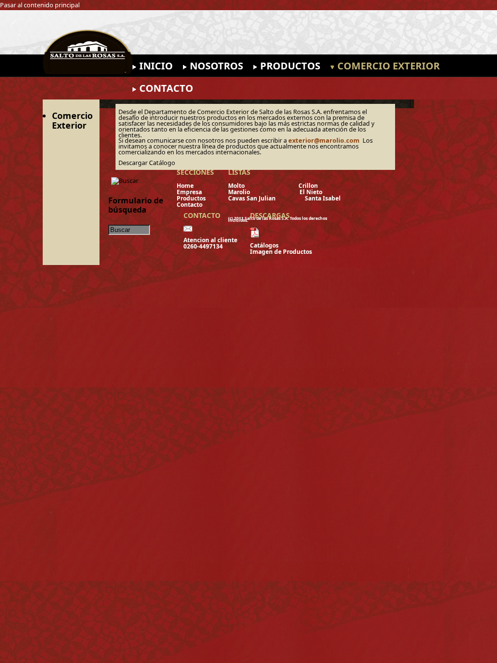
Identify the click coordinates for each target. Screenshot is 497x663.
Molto (238, 186)
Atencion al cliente (212, 240)
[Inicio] (193, 52)
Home (203, 186)
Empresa (204, 192)
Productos (290, 65)
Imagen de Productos (281, 252)
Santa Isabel (323, 198)
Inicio (156, 65)
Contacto (166, 88)
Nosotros (216, 65)
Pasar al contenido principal (40, 4)
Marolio (239, 192)
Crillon (308, 186)
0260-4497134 (205, 246)
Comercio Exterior (388, 65)
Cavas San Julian (254, 198)
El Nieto (310, 192)
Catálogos (264, 245)
